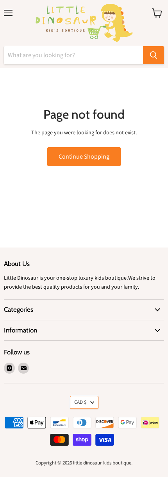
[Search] (153, 55)
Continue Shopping (84, 156)
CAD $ (80, 402)
